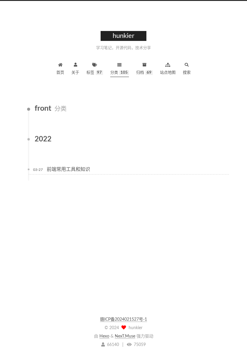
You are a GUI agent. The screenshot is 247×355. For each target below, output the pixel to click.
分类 (119, 73)
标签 (94, 73)
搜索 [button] (187, 73)
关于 (75, 73)
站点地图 (168, 73)
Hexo (104, 336)
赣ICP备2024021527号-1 (123, 319)
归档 (144, 73)
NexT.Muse (125, 336)
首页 (60, 73)
